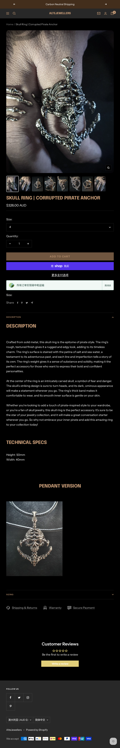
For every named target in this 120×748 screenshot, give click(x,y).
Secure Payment (84, 608)
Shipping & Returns (24, 608)
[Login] (105, 13)
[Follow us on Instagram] (27, 697)
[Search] (14, 13)
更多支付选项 (60, 275)
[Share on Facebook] (17, 303)
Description (13, 317)
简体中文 (40, 719)
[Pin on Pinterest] (22, 303)
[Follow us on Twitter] (19, 697)
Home (9, 24)
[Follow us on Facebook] (10, 697)
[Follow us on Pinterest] (10, 706)
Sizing (9, 594)
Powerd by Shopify (37, 729)
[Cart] (112, 13)
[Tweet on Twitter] (26, 303)
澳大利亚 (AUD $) (18, 719)
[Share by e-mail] (32, 303)
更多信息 (108, 285)
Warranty (55, 608)
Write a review (60, 663)
